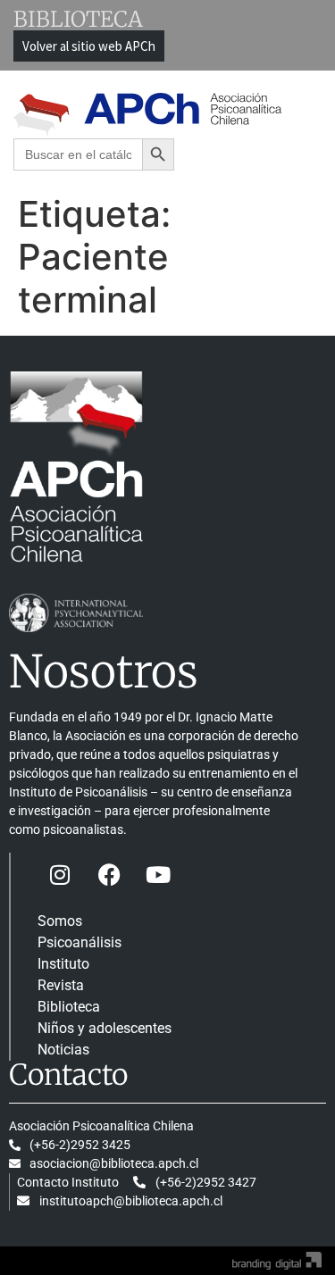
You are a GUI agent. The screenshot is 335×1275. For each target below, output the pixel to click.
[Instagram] (60, 875)
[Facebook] (109, 875)
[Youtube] (158, 875)
